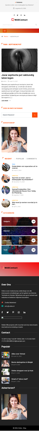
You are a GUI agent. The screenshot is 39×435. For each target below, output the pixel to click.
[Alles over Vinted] (6, 355)
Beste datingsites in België (22, 362)
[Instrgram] (21, 15)
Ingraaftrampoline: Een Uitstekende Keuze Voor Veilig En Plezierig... (24, 191)
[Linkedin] (24, 15)
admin (4, 81)
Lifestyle (15, 175)
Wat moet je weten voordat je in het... (24, 203)
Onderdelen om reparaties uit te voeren (24, 167)
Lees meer (5, 100)
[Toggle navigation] (5, 31)
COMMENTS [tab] (32, 159)
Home (6, 36)
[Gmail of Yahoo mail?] (6, 380)
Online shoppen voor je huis (22, 370)
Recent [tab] (8, 159)
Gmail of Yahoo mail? (20, 379)
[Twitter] (17, 15)
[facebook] (14, 15)
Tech (13, 164)
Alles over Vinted (18, 354)
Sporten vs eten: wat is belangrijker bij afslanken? (19, 5)
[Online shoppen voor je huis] (6, 372)
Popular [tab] (20, 159)
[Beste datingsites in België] (6, 363)
